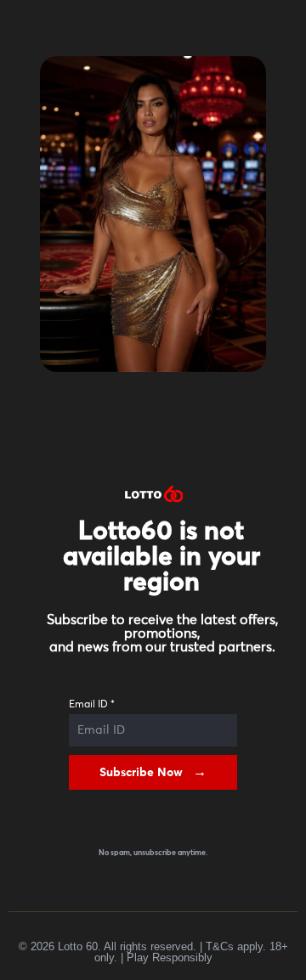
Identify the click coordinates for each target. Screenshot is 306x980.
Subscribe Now (141, 773)
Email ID (92, 705)
